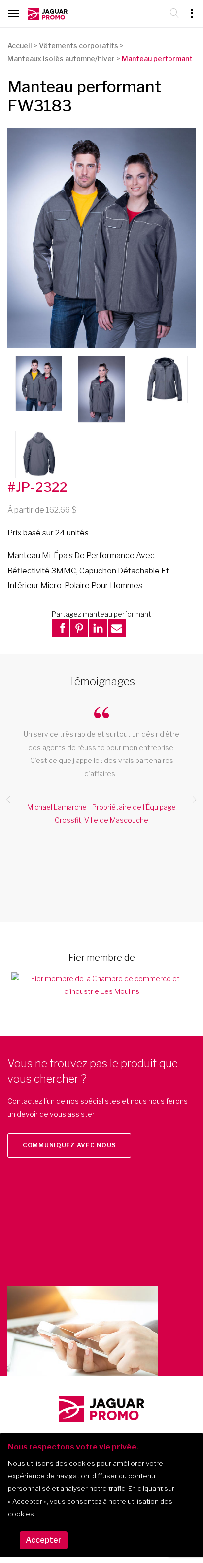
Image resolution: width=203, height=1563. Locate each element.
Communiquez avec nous (69, 1145)
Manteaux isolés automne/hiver (61, 58)
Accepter (44, 1540)
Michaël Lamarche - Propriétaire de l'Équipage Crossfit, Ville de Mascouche (101, 813)
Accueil (19, 45)
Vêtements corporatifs (78, 45)
